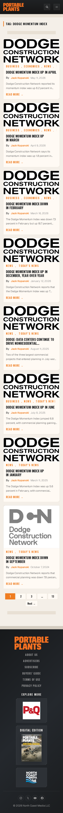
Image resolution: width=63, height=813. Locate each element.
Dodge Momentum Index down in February (27, 206)
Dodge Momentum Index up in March (25, 138)
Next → (31, 603)
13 (53, 596)
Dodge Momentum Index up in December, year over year (26, 273)
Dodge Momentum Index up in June (30, 407)
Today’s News (29, 265)
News (48, 66)
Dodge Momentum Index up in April (31, 72)
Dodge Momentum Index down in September (27, 559)
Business (13, 66)
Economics (32, 66)
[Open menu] (57, 7)
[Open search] (47, 7)
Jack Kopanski (20, 78)
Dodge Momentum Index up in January (25, 473)
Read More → (14, 94)
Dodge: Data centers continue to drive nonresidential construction (30, 341)
